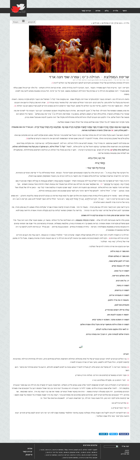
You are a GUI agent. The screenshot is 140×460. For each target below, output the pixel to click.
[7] (101, 184)
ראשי (124, 10)
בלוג (106, 10)
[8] (110, 238)
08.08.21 (94, 452)
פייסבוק (29, 454)
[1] (53, 83)
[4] (112, 130)
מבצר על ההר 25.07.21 (54, 452)
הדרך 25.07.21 (75, 455)
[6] (111, 150)
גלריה (115, 10)
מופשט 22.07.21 (51, 455)
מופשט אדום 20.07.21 (70, 457)
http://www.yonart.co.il (73, 450)
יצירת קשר (86, 10)
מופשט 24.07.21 (57, 450)
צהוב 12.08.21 (85, 452)
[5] (27, 138)
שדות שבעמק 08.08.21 (71, 452)
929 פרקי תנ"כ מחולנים (112, 23)
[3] (15, 106)
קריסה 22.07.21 (63, 455)
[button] (124, 434)
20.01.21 (48, 450)
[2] (48, 102)
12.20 (42, 450)
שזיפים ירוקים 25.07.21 (89, 455)
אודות (97, 10)
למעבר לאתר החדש (90, 450)
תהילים (96, 23)
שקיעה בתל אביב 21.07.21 (88, 457)
